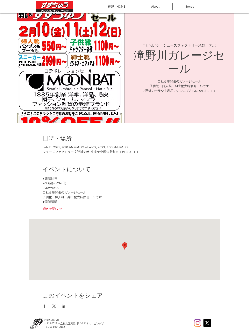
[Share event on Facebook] (44, 306)
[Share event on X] (54, 306)
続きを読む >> (52, 208)
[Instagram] (197, 323)
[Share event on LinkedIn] (63, 306)
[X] (207, 323)
